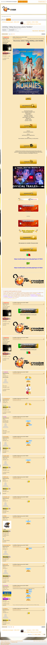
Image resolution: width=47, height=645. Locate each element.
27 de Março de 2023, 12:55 (17, 38)
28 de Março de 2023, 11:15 (17, 546)
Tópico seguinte (42, 30)
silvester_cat (6, 497)
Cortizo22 (6, 585)
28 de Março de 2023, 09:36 (17, 517)
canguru (6, 608)
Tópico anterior (35, 30)
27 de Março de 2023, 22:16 (17, 498)
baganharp (6, 37)
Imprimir (43, 626)
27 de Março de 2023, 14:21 (17, 373)
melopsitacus (7, 398)
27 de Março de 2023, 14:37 (17, 399)
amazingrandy (7, 545)
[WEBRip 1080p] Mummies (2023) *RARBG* (20, 37)
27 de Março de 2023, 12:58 (17, 303)
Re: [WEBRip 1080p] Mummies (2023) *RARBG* (20, 302)
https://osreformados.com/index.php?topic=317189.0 (28, 259)
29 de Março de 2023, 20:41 (17, 565)
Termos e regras (38, 640)
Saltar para (29, 634)
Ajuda (34, 640)
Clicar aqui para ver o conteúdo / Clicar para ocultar (28, 243)
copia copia (6, 455)
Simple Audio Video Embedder (5, 644)
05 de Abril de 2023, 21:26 (16, 586)
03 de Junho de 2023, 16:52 (17, 609)
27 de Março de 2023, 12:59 (17, 338)
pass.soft (6, 564)
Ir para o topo (4, 626)
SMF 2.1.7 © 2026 (3, 643)
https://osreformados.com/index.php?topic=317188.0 (28, 267)
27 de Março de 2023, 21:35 (17, 478)
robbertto (6, 372)
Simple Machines (8, 643)
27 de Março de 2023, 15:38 (17, 417)
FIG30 (5, 516)
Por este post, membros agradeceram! (10, 298)
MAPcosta (6, 477)
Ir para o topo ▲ (43, 640)
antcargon (6, 436)
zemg (5, 416)
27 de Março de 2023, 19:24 (17, 456)
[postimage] (3, 538)
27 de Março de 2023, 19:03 (17, 437)
